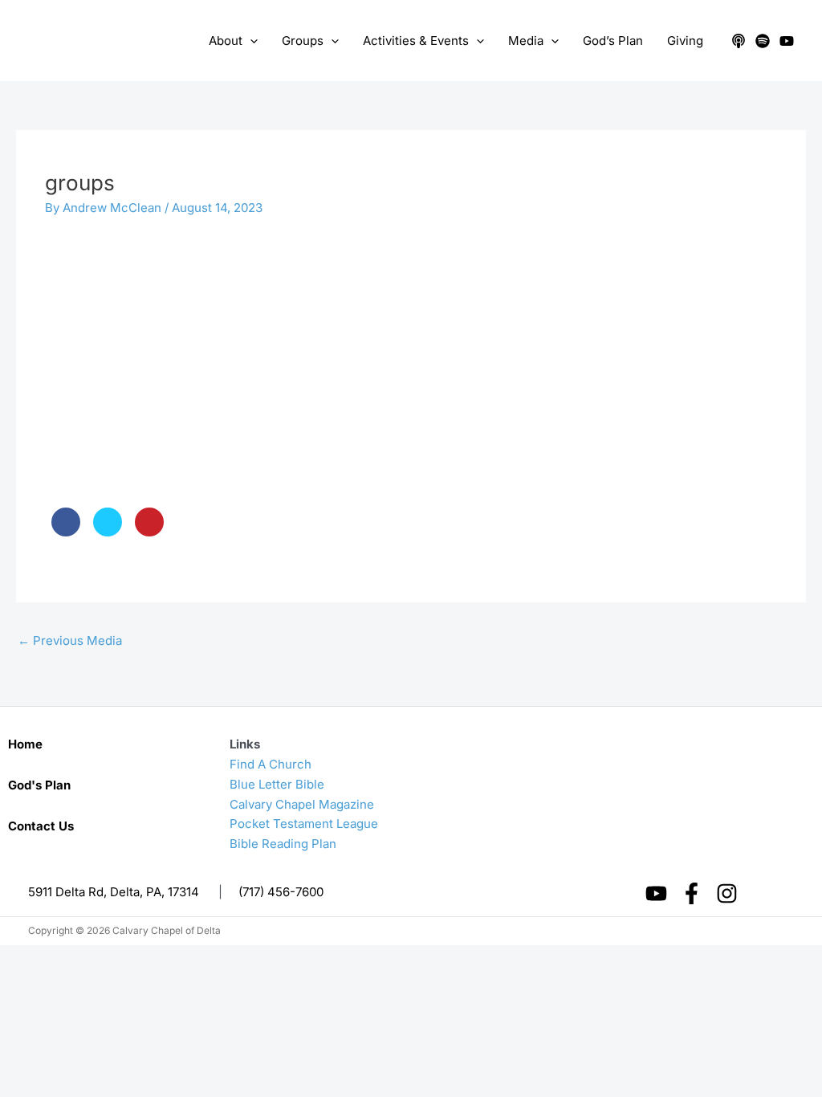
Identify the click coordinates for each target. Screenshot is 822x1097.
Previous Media (70, 640)
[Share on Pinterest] (149, 532)
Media (525, 40)
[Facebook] (691, 893)
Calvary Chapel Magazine (302, 804)
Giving (685, 40)
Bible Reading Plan (283, 843)
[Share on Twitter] (107, 532)
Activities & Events (416, 40)
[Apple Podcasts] (738, 41)
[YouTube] (786, 41)
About (225, 40)
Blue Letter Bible (277, 784)
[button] (250, 41)
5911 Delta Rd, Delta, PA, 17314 (113, 891)
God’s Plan (613, 40)
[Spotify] (762, 41)
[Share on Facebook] (65, 532)
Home (25, 744)
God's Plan (39, 785)
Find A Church (270, 764)
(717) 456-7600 (281, 891)
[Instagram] (727, 893)
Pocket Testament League (304, 823)
